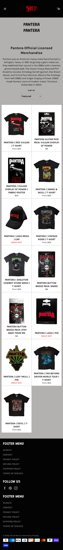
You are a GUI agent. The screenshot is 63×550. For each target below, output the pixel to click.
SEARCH (7, 450)
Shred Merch (15, 535)
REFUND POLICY (11, 464)
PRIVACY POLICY (11, 459)
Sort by (31, 90)
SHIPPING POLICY (12, 468)
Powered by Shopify (30, 535)
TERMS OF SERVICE (13, 473)
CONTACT (7, 454)
